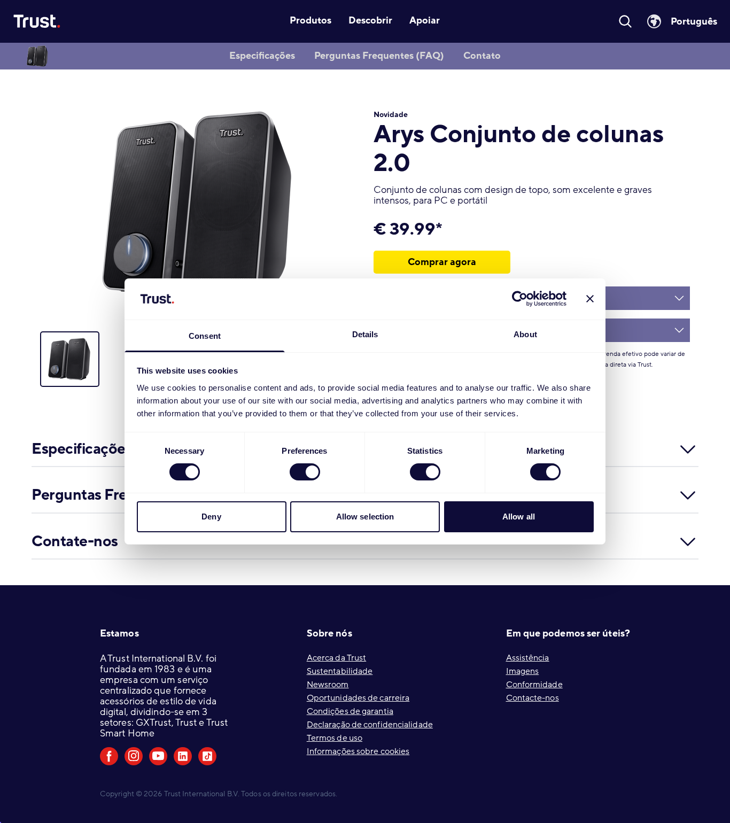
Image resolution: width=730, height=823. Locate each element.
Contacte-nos (532, 698)
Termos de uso (334, 738)
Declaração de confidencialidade (370, 725)
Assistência (527, 658)
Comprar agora (442, 261)
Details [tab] (365, 334)
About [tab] (525, 334)
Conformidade (534, 684)
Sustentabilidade (340, 671)
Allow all (518, 516)
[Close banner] (590, 298)
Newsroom (328, 684)
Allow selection (365, 516)
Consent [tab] (205, 335)
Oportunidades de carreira (358, 698)
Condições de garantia (350, 711)
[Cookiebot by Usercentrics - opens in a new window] (519, 299)
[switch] (305, 471)
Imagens (522, 671)
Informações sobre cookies (358, 751)
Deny (211, 516)
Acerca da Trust (337, 658)
